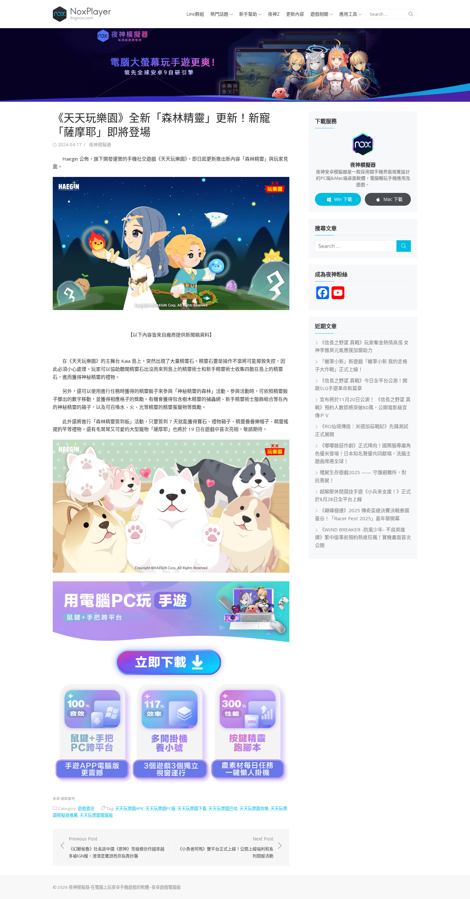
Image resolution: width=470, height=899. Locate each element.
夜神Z (274, 14)
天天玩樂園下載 (192, 808)
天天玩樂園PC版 (160, 808)
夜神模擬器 (100, 144)
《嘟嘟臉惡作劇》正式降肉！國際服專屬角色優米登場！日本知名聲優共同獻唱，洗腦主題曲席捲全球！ (363, 453)
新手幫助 (248, 14)
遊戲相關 (319, 14)
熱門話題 (219, 14)
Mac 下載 (393, 199)
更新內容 (295, 14)
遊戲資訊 (86, 808)
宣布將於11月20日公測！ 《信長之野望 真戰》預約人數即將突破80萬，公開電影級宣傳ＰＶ (363, 407)
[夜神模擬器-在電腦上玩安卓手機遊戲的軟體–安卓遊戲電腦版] (235, 65)
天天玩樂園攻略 (254, 808)
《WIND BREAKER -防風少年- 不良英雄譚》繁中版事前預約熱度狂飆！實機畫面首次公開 (363, 537)
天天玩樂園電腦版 (96, 815)
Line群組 (195, 14)
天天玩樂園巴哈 (223, 808)
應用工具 (348, 14)
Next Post (225, 847)
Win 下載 (343, 199)
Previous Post (116, 847)
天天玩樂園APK (129, 808)
